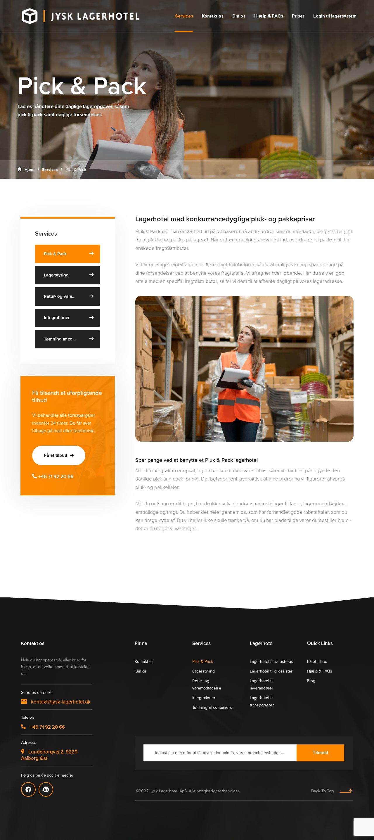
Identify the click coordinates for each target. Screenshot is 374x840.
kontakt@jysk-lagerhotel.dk (60, 702)
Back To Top (322, 791)
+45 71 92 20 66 (55, 476)
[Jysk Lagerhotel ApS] (81, 16)
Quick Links (320, 643)
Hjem (29, 170)
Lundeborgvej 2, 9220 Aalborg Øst (49, 755)
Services (50, 170)
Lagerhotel (261, 643)
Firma (141, 643)
